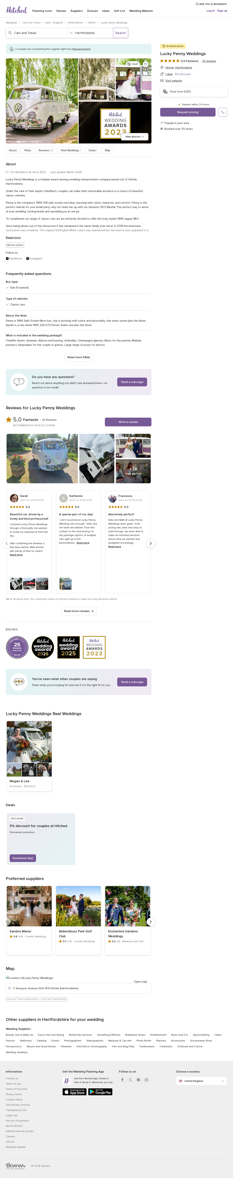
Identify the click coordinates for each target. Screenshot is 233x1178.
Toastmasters (147, 1046)
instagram (36, 258)
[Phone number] (222, 112)
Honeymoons (14, 1046)
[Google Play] (100, 1094)
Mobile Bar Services (80, 1034)
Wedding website (16, 1147)
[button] (78, 382)
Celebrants (166, 1046)
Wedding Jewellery (17, 1052)
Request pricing (187, 112)
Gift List (119, 11)
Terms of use (13, 1083)
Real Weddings (71, 150)
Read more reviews (77, 611)
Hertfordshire (76, 22)
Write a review (128, 422)
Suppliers (76, 11)
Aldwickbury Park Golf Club (75, 933)
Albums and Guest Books (41, 1046)
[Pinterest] (138, 1080)
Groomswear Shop (201, 1040)
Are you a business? (17, 1120)
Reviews (46, 150)
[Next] (151, 543)
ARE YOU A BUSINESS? (213, 4)
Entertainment (158, 1034)
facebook (15, 258)
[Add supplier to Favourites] (146, 64)
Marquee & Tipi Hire (120, 1040)
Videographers (94, 1040)
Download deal (23, 858)
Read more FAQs (79, 357)
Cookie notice (14, 1099)
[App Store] (74, 1094)
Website (141, 11)
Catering (41, 1040)
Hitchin (92, 22)
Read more (13, 237)
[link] (29, 756)
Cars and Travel (31, 22)
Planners (161, 1040)
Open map (140, 981)
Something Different (108, 1034)
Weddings (12, 22)
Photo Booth (144, 1040)
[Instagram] (146, 1080)
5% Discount (183, 74)
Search (120, 33)
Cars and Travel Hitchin (54, 999)
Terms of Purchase (16, 1089)
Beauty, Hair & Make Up (19, 1034)
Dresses (92, 11)
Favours (10, 1040)
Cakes (218, 1034)
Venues (61, 11)
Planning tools (42, 11)
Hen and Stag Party (123, 1046)
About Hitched (14, 1125)
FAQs (27, 150)
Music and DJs (179, 1034)
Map (107, 150)
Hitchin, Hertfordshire (178, 67)
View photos (134, 136)
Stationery (26, 1040)
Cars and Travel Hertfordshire (22, 999)
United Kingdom (193, 1081)
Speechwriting (201, 1034)
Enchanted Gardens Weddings (123, 933)
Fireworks (66, 1046)
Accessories (178, 1040)
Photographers (72, 1040)
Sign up (222, 11)
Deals (93, 150)
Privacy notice (14, 1094)
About (13, 150)
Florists (55, 1040)
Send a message (132, 382)
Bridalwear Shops (135, 1034)
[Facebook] (122, 1080)
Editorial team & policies (20, 1131)
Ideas (106, 11)
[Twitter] (130, 1080)
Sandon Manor (20, 931)
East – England (54, 22)
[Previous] (7, 543)
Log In (211, 11)
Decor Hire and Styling (51, 1034)
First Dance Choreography (92, 1046)
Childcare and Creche (190, 1046)
